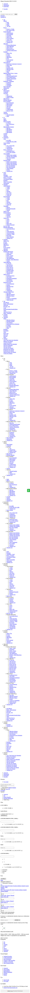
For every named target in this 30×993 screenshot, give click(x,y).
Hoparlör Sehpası (10, 321)
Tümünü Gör (9, 42)
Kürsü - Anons (9, 255)
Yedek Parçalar (9, 300)
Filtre (2, 880)
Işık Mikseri (6, 302)
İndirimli (4, 871)
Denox (2, 896)
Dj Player (8, 123)
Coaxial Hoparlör (10, 232)
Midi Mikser (9, 129)
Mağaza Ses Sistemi (8, 341)
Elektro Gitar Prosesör (11, 163)
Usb (7, 94)
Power (4, 27)
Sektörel (5, 338)
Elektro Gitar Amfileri (11, 155)
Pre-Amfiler (12, 543)
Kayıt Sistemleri (10, 102)
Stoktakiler (4, 869)
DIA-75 (6, 902)
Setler (4, 118)
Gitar (4, 139)
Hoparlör (5, 175)
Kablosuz (8, 214)
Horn (7, 222)
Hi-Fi (7, 58)
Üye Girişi (5, 781)
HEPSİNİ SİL (4, 815)
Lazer (4, 308)
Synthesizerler (9, 109)
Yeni (3, 872)
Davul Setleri (9, 257)
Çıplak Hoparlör (10, 231)
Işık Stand (8, 326)
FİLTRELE (3, 878)
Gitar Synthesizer (13, 542)
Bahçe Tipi (8, 223)
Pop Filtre (8, 293)
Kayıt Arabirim (6, 101)
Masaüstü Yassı (9, 286)
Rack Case (5, 333)
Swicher (8, 70)
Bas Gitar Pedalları (10, 165)
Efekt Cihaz (9, 65)
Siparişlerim (6, 5)
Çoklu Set (8, 195)
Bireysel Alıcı (12, 669)
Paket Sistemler (7, 86)
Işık (4, 301)
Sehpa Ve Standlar (7, 182)
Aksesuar (8, 61)
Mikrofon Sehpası (10, 320)
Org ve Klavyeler (10, 145)
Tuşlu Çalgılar (6, 143)
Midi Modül (9, 132)
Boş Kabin (8, 235)
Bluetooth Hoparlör (10, 208)
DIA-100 (6, 896)
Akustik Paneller (10, 114)
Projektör (5, 316)
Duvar (7, 220)
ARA (16, 14)
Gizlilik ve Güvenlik (8, 961)
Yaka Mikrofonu (10, 258)
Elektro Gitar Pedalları (11, 161)
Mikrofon (5, 43)
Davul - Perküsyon (7, 149)
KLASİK (8, 140)
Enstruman (5, 137)
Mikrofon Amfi (9, 69)
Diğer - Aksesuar (7, 313)
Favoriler (5, 9)
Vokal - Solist (9, 253)
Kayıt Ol (8, 789)
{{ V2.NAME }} (14, 833)
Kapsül (8, 297)
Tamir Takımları (10, 236)
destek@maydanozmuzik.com (10, 987)
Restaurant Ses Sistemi (8, 349)
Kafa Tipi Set (9, 266)
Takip (4, 310)
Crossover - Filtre (10, 234)
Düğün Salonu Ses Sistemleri (10, 344)
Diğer (7, 72)
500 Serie (8, 106)
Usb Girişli (8, 277)
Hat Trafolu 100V (10, 30)
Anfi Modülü (12, 626)
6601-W (6, 908)
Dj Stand (8, 325)
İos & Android (9, 59)
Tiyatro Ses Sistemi (7, 353)
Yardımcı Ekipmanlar (11, 78)
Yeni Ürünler (6, 969)
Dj (4, 117)
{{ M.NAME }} (13, 850)
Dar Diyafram (9, 281)
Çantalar (5, 133)
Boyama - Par (6, 306)
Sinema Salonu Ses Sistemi (9, 352)
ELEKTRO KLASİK (11, 141)
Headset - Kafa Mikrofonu (12, 259)
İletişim (5, 974)
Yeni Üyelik (6, 980)
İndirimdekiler (6, 970)
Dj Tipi (8, 54)
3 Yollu (8, 188)
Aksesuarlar (9, 80)
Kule (7, 190)
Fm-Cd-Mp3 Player (10, 77)
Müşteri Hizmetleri (7, 972)
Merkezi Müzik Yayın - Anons (10, 73)
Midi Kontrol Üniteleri (8, 127)
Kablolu (8, 215)
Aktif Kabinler (9, 33)
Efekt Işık (5, 305)
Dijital (7, 25)
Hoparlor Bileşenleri (8, 227)
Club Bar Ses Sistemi (8, 348)
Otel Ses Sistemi (7, 346)
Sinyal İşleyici (6, 62)
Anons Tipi (9, 39)
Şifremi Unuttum (12, 787)
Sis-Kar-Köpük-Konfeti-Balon (10, 309)
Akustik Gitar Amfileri (11, 156)
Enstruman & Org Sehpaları (12, 324)
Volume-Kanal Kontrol (11, 76)
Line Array (8, 192)
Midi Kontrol (9, 104)
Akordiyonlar (9, 148)
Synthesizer (9, 147)
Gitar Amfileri (6, 153)
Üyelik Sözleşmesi (7, 957)
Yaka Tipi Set (9, 265)
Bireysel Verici (9, 271)
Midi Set (8, 128)
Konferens (8, 82)
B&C (2, 889)
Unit (7, 230)
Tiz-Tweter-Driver (10, 228)
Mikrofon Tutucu (10, 295)
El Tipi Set (8, 263)
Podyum (5, 336)
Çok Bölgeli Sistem (7, 179)
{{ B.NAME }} (13, 841)
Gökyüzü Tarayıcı (7, 312)
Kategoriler (6, 6)
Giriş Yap (3, 789)
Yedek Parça (12, 625)
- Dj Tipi (8, 26)
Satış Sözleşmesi (7, 959)
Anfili (7, 23)
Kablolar (5, 180)
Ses (4, 19)
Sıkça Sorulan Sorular (8, 963)
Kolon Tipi (8, 194)
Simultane (8, 84)
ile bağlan (3, 790)
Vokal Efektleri (9, 168)
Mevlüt (8, 207)
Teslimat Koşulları (7, 956)
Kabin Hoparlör (7, 31)
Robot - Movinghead (8, 304)
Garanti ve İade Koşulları (9, 960)
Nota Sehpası (9, 322)
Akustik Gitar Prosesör (11, 164)
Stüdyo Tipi (9, 53)
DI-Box (8, 169)
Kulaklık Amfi (9, 68)
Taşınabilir (8, 35)
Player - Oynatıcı (7, 177)
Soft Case (5, 334)
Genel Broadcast (10, 283)
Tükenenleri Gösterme (7, 883)
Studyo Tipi (9, 37)
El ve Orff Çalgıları (10, 152)
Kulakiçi (8, 55)
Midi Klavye (6, 98)
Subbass (8, 191)
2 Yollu (8, 187)
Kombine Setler (10, 270)
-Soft (8, 991)
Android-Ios (9, 290)
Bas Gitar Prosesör (10, 167)
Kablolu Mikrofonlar (11, 45)
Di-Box (8, 66)
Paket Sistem (6, 90)
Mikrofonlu (9, 57)
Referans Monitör (7, 100)
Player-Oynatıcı (7, 121)
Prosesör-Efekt (6, 160)
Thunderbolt (9, 96)
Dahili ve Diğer (10, 97)
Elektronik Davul (10, 151)
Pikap (7, 125)
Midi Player (9, 131)
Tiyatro (8, 261)
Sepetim (5, 973)
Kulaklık (5, 51)
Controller (5, 92)
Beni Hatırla (5, 787)
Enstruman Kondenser (11, 278)
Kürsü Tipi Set (9, 267)
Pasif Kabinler (9, 34)
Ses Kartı (5, 93)
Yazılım (5, 112)
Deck (7, 22)
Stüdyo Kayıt (9, 47)
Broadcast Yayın (10, 49)
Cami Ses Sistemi (7, 342)
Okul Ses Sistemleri (8, 345)
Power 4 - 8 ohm (10, 29)
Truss (4, 332)
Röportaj (8, 289)
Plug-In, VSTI (9, 110)
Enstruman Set (9, 269)
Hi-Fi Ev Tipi (9, 41)
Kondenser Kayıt (10, 275)
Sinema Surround (10, 224)
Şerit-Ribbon (9, 279)
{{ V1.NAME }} (14, 824)
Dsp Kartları (9, 105)
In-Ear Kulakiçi (10, 38)
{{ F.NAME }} (13, 867)
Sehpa (4, 318)
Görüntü (5, 314)
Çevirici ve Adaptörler (11, 298)
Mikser (5, 21)
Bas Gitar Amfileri (10, 157)
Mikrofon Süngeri (10, 294)
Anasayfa (5, 3)
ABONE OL (17, 920)
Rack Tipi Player (10, 124)
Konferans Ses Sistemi (8, 350)
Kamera (8, 285)
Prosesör (8, 108)
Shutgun (8, 287)
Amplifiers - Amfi (7, 176)
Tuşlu (4, 144)
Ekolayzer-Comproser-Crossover (14, 64)
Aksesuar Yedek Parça (11, 50)
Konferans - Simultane (8, 81)
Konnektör (5, 330)
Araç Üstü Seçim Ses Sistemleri (10, 340)
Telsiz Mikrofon (10, 46)
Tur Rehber (9, 85)
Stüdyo (5, 89)
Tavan (7, 219)
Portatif (8, 210)
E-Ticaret (11, 991)
